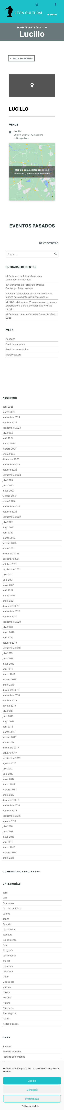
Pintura (6, 1002)
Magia (5, 976)
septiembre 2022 (11, 516)
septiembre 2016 (11, 815)
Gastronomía (9, 955)
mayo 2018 (8, 721)
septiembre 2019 (11, 648)
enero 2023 (8, 501)
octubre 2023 (9, 469)
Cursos (6, 913)
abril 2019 (7, 669)
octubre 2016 (9, 810)
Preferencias (32, 1098)
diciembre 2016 (10, 800)
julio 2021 (7, 574)
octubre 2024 (9, 422)
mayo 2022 (8, 527)
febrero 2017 (9, 789)
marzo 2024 (8, 443)
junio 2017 (7, 773)
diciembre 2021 (10, 553)
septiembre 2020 (11, 621)
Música (6, 992)
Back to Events (23, 58)
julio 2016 (7, 826)
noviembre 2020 (11, 611)
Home (20, 27)
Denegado (32, 1089)
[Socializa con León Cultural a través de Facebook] (54, 3)
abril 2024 (7, 438)
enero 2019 (8, 684)
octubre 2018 (9, 700)
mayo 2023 (8, 490)
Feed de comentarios (17, 349)
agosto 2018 (9, 705)
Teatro (5, 1018)
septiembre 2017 (11, 758)
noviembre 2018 (11, 695)
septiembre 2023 (11, 474)
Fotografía (7, 950)
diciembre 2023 (10, 459)
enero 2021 (8, 600)
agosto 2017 (9, 763)
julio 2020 (7, 627)
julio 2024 (7, 433)
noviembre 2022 (11, 506)
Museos (6, 987)
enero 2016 (8, 857)
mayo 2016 (8, 836)
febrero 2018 (9, 737)
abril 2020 (7, 637)
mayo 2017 (8, 779)
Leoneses (7, 966)
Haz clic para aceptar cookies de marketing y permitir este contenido (32, 171)
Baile (5, 892)
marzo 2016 (8, 847)
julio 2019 (7, 653)
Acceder (10, 338)
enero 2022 (8, 548)
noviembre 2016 (11, 805)
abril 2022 (7, 532)
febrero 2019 (9, 679)
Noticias (6, 997)
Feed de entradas (15, 344)
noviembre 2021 (11, 558)
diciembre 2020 (10, 606)
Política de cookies (30, 1106)
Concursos (8, 903)
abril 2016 (7, 842)
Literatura (7, 971)
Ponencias (7, 1008)
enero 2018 (8, 742)
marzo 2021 (8, 595)
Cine (4, 897)
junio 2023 (8, 485)
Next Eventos (48, 243)
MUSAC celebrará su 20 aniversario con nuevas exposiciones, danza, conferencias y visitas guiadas (31, 305)
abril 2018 (7, 726)
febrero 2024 (9, 448)
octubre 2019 (9, 642)
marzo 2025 (8, 412)
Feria (5, 945)
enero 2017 (8, 794)
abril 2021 (7, 590)
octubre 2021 (9, 564)
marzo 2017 (8, 784)
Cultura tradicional (12, 908)
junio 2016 (7, 831)
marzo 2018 (8, 731)
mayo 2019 (8, 663)
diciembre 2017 (10, 747)
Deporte (6, 924)
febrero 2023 (9, 495)
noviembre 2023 (11, 464)
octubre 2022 (9, 511)
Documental (8, 929)
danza (5, 918)
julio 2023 (7, 480)
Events (30, 27)
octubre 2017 (9, 752)
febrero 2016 (9, 852)
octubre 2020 (9, 616)
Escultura (7, 934)
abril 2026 (7, 406)
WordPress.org (13, 354)
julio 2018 (7, 710)
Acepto (32, 1080)
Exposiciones (9, 939)
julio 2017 (7, 768)
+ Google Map (21, 138)
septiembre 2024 (11, 427)
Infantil (6, 960)
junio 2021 (7, 579)
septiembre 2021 (11, 569)
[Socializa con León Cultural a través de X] (45, 3)
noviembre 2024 (11, 417)
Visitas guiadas (10, 1023)
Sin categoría (9, 1013)
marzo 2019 (8, 674)
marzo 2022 (8, 537)
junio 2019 (7, 658)
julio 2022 (7, 522)
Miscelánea (8, 981)
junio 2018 (7, 716)
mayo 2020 (8, 632)
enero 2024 (8, 453)
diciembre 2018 (10, 689)
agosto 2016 (9, 821)
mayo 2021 (8, 585)
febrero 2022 (9, 543)
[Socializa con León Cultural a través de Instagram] (35, 3)
